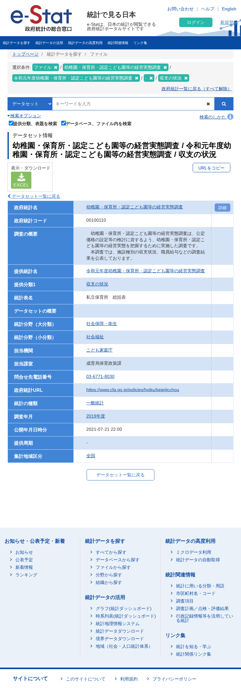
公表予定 (24, 560)
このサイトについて (85, 679)
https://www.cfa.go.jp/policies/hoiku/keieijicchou (132, 389)
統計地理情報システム (118, 623)
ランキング (26, 575)
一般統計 (95, 402)
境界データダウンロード (120, 638)
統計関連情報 (118, 43)
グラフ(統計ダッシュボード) (124, 608)
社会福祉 (95, 336)
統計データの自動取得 (198, 560)
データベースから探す (118, 560)
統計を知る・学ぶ (193, 646)
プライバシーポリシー (174, 679)
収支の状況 (97, 283)
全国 (90, 455)
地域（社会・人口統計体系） (124, 646)
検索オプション (25, 116)
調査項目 (185, 601)
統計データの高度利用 (85, 43)
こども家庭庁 (99, 349)
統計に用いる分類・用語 (200, 586)
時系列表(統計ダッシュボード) (126, 616)
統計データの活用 (49, 43)
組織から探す (109, 582)
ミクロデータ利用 (193, 552)
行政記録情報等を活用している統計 (204, 618)
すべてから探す (111, 552)
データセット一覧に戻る (35, 196)
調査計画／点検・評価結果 (202, 608)
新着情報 (24, 567)
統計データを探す (16, 43)
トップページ (25, 54)
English (229, 9)
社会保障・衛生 (101, 323)
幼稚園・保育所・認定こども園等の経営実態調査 (134, 206)
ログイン (196, 22)
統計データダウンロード (120, 631)
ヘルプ (207, 9)
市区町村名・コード (196, 593)
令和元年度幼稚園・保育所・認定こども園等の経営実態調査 (145, 270)
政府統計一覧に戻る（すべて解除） (197, 88)
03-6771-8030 (100, 376)
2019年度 (95, 416)
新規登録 (229, 22)
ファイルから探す (113, 567)
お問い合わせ (180, 9)
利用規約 (129, 679)
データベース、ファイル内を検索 (98, 123)
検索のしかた (213, 116)
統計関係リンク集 (193, 654)
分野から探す (109, 575)
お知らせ (24, 552)
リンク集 (140, 43)
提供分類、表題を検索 (35, 123)
